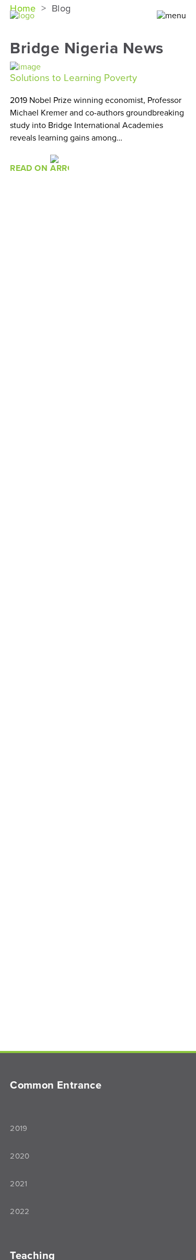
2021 (19, 1183)
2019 (19, 1128)
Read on (30, 168)
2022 (20, 1211)
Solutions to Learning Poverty (73, 78)
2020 (20, 1156)
